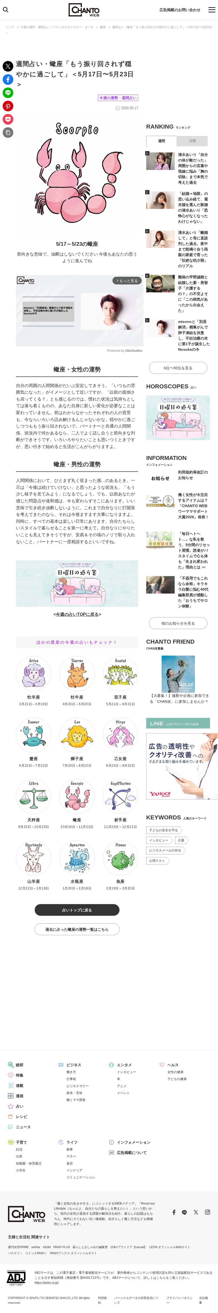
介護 (181, 840)
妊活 (19, 1149)
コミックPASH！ (36, 1253)
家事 (69, 1149)
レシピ (21, 1116)
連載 (19, 1085)
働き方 (71, 1072)
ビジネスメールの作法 (165, 850)
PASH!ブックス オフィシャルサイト (73, 1253)
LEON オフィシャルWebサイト (169, 1247)
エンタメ (124, 1065)
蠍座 (103, 27)
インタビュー (158, 840)
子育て (21, 1142)
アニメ (122, 1086)
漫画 (19, 1096)
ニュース (23, 1127)
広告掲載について (132, 1152)
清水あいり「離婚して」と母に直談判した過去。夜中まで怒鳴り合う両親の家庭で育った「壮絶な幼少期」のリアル (193, 249)
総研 (19, 1065)
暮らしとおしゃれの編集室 (90, 1247)
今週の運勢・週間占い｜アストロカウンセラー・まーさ (57, 27)
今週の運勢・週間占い (118, 98)
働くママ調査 (76, 1100)
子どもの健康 (177, 1079)
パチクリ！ (15, 1253)
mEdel (47, 1247)
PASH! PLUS (61, 1247)
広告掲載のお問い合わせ (180, 10)
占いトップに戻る (77, 910)
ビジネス (73, 1065)
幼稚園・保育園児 (28, 1163)
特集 (19, 1075)
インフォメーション (133, 1142)
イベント (123, 1093)
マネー (71, 1156)
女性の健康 (175, 1072)
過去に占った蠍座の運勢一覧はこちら (77, 929)
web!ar (35, 1247)
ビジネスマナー (77, 1086)
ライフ (72, 1142)
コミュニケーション (80, 1177)
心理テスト (157, 861)
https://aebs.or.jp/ (47, 1283)
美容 (69, 1163)
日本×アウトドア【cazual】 (128, 1247)
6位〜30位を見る (178, 368)
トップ (9, 27)
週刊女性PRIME (18, 1247)
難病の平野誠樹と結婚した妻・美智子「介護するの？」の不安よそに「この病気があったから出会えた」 (193, 294)
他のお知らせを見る (178, 623)
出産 (19, 1156)
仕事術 (71, 1079)
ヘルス (173, 1065)
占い (19, 1106)
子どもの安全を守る (163, 830)
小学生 (21, 1170)
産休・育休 (74, 1093)
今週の (62, 614)
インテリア (74, 1170)
